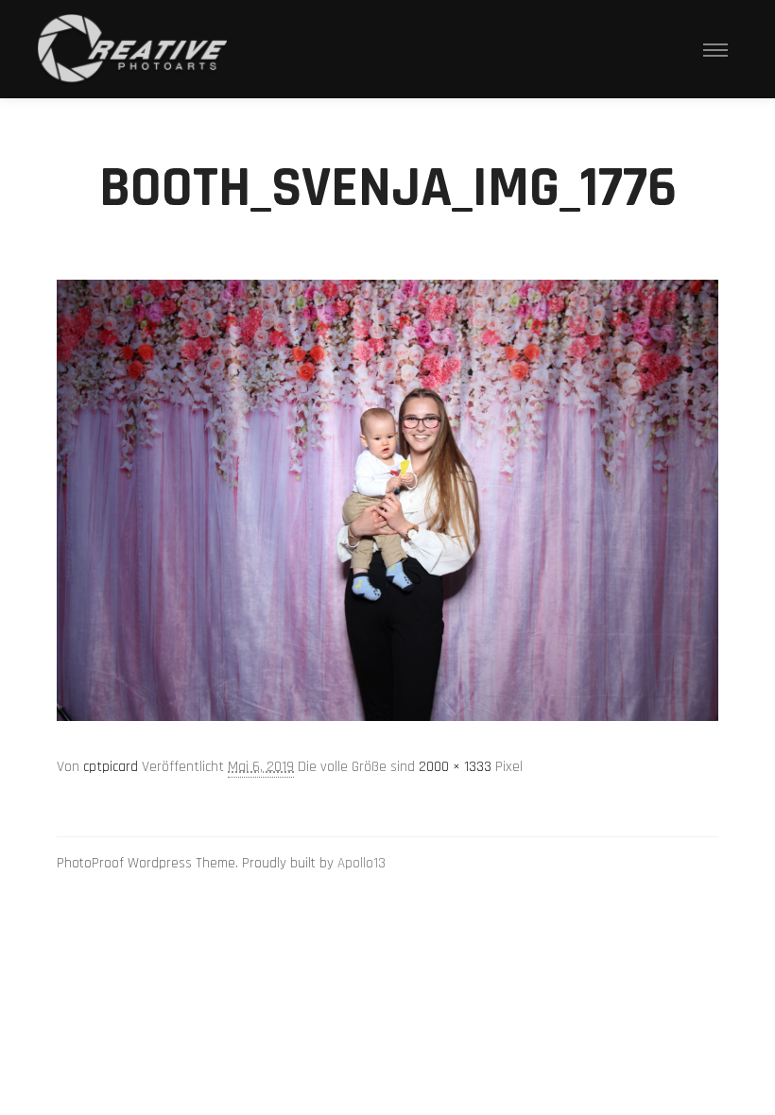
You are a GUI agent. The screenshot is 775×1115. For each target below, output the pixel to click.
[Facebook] (706, 863)
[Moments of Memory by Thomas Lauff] (132, 49)
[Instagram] (677, 863)
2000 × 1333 (455, 767)
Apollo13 (361, 863)
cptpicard (110, 767)
